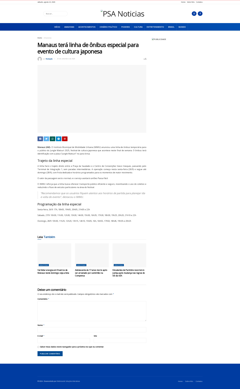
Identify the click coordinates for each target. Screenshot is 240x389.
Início (57, 27)
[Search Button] (65, 13)
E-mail (41, 336)
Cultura (138, 27)
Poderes (125, 27)
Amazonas (69, 27)
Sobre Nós (190, 2)
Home (183, 2)
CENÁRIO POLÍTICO (108, 27)
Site (95, 336)
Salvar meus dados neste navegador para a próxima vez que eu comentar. (72, 347)
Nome (41, 325)
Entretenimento (155, 27)
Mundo (182, 27)
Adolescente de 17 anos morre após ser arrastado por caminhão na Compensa (91, 273)
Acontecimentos (87, 27)
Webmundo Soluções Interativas (68, 381)
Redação (49, 59)
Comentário (43, 299)
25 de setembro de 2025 (66, 59)
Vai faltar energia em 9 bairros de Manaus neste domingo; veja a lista (53, 271)
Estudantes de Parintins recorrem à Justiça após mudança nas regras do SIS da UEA (128, 273)
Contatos (199, 2)
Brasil (171, 27)
